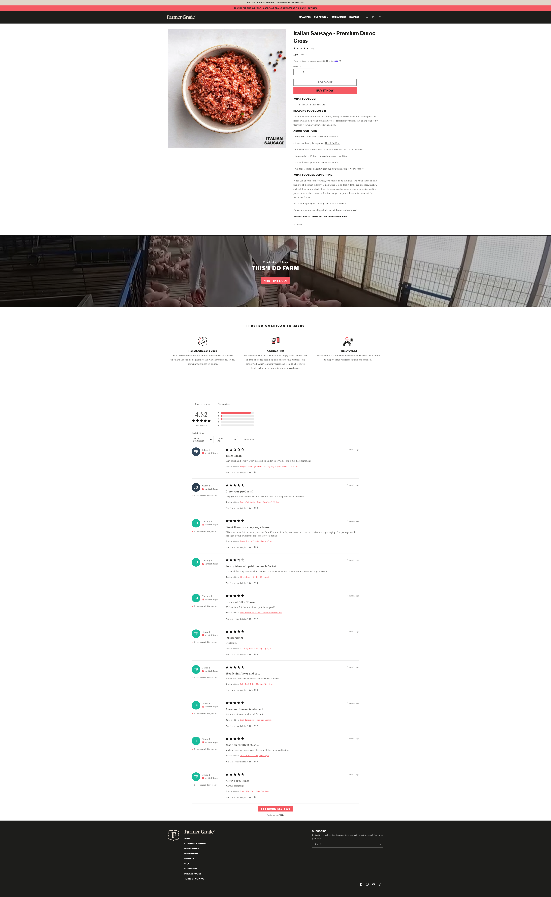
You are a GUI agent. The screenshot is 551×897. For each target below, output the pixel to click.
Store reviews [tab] (224, 404)
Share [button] (299, 224)
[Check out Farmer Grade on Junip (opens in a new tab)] (281, 815)
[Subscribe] (380, 844)
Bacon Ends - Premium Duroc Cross (256, 541)
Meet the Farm (275, 280)
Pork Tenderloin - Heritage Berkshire (256, 719)
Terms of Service (194, 878)
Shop (187, 838)
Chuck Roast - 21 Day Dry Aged (254, 577)
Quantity (297, 66)
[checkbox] (251, 439)
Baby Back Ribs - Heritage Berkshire (256, 684)
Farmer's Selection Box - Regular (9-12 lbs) (260, 502)
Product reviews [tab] (202, 404)
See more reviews (275, 808)
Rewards (189, 858)
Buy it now (325, 90)
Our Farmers (191, 848)
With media (250, 439)
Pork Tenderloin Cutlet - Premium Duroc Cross (261, 612)
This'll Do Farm (332, 142)
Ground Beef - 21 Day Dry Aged (254, 791)
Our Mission (191, 853)
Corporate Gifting (195, 843)
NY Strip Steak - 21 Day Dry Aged (256, 648)
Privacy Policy (192, 873)
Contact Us (190, 868)
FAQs (187, 863)
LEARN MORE (338, 203)
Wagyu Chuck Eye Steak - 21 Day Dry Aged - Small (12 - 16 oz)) (269, 466)
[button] (367, 17)
